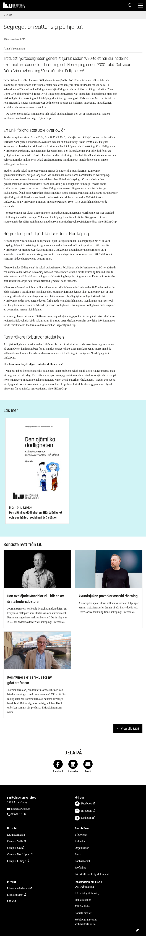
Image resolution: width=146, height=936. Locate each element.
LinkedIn (86, 817)
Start (9, 15)
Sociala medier (83, 913)
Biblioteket (81, 834)
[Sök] (130, 5)
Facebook (86, 803)
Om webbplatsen (84, 886)
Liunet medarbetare (18, 888)
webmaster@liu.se (85, 924)
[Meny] (140, 5)
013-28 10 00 (18, 814)
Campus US (14, 847)
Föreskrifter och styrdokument (92, 874)
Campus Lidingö (16, 861)
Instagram (86, 810)
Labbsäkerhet (82, 861)
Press (78, 854)
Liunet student (15, 894)
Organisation (82, 847)
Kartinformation (16, 834)
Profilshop (80, 867)
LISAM (11, 901)
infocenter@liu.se (20, 808)
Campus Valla (15, 841)
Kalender (80, 841)
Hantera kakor (83, 899)
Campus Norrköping (18, 854)
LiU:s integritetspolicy (87, 893)
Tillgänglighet (82, 906)
